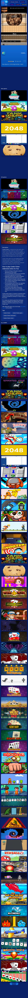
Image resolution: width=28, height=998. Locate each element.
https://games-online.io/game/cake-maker (12, 64)
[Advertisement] (12, 53)
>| (17, 983)
